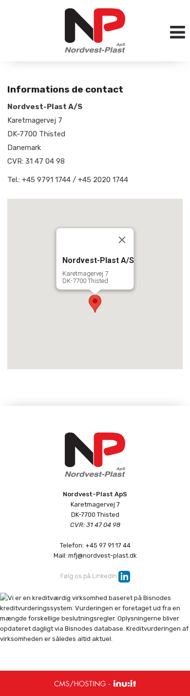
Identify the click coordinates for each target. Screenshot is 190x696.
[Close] (122, 239)
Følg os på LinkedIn (88, 576)
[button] (95, 304)
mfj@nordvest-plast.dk (102, 555)
